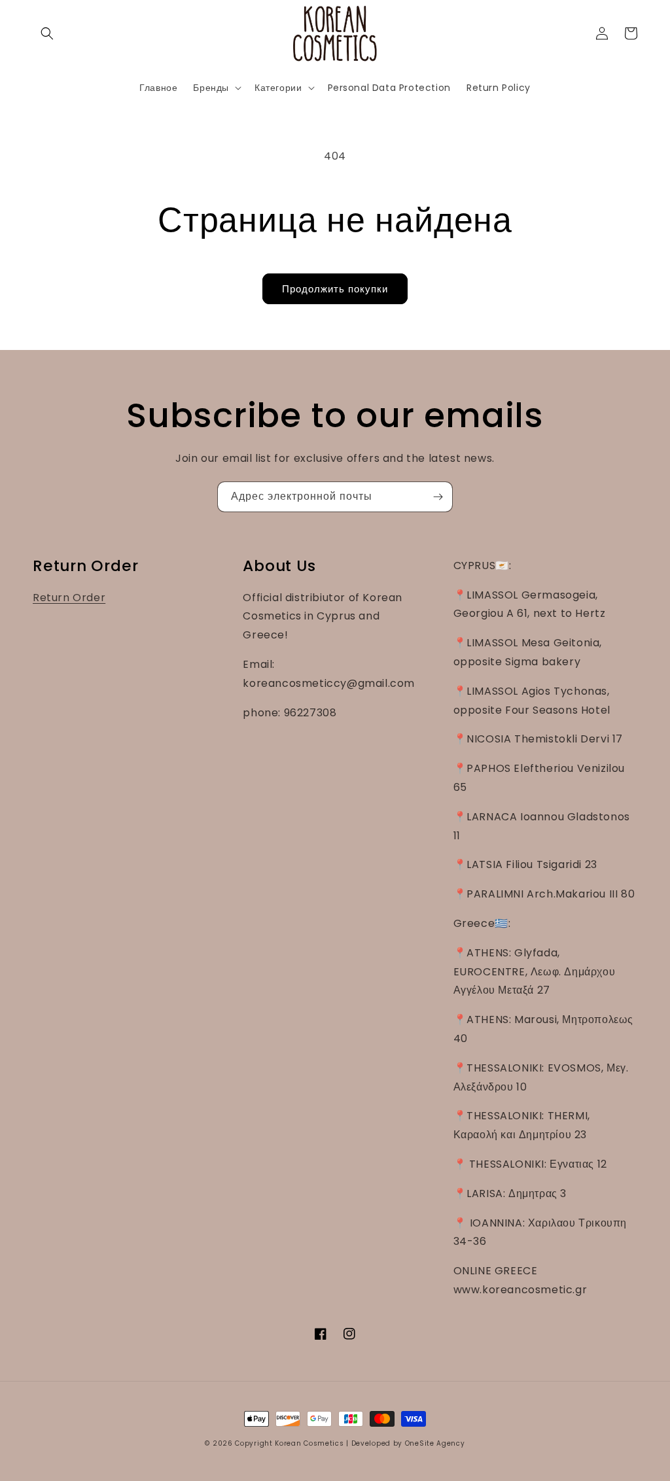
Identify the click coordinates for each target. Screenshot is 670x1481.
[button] (47, 33)
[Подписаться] (437, 496)
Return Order (69, 597)
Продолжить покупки (335, 289)
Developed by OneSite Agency (408, 1443)
